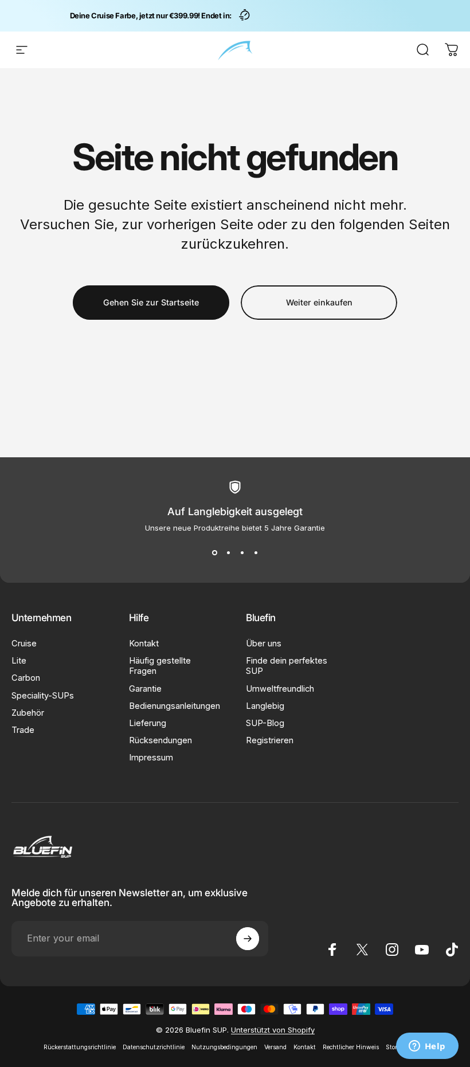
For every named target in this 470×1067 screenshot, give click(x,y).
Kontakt (144, 643)
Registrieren (269, 740)
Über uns (263, 643)
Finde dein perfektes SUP (286, 666)
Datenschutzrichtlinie (154, 1047)
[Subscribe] (247, 938)
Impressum (151, 757)
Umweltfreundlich (280, 689)
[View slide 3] (242, 553)
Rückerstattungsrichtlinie (80, 1047)
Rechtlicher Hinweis (351, 1047)
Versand (275, 1047)
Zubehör (27, 713)
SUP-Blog (265, 723)
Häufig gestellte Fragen (160, 666)
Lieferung (147, 723)
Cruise (24, 643)
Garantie (145, 689)
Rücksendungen (160, 740)
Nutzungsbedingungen (224, 1047)
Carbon (25, 678)
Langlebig (265, 706)
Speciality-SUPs (42, 696)
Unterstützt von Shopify (273, 1029)
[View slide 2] (228, 553)
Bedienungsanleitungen (174, 706)
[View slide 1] (214, 553)
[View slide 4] (256, 553)
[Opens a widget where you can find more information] (427, 1047)
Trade (22, 730)
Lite (18, 661)
